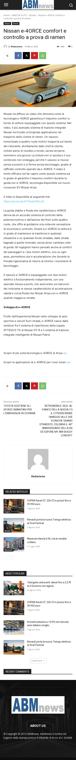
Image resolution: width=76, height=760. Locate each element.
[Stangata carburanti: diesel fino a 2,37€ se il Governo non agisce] (14, 588)
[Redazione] (6, 46)
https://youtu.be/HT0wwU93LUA (24, 201)
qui (65, 353)
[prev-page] (6, 557)
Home (7, 15)
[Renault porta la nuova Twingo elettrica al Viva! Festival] (14, 525)
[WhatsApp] (42, 55)
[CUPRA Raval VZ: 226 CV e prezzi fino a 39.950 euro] (14, 506)
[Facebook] (18, 55)
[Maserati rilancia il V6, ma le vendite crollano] (14, 544)
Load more (36, 660)
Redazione (16, 46)
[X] (26, 55)
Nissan (32, 15)
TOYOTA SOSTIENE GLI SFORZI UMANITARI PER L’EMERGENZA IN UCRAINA (19, 409)
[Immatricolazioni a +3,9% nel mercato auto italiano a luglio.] (14, 627)
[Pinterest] (34, 55)
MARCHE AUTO (19, 15)
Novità (15, 23)
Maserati (8, 550)
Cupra (7, 512)
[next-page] (11, 557)
